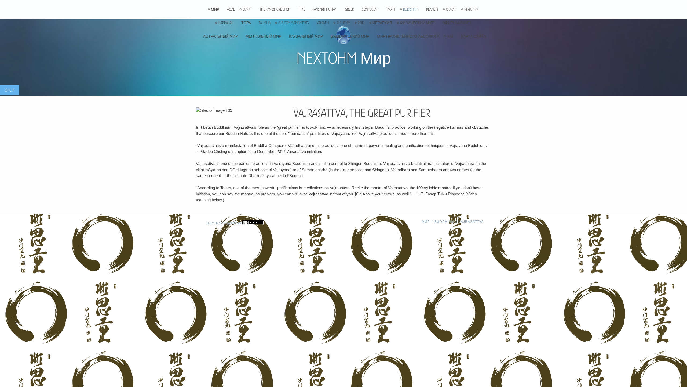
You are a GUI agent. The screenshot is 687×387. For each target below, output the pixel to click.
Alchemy (343, 23)
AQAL (231, 9)
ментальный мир (263, 36)
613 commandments (293, 23)
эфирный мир (456, 23)
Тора (246, 23)
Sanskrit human (325, 9)
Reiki (361, 23)
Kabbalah (225, 23)
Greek (349, 9)
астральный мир (220, 36)
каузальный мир (306, 36)
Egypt (247, 9)
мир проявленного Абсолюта (408, 36)
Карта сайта (473, 36)
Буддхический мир (350, 36)
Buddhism (410, 9)
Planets (432, 9)
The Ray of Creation (275, 9)
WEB (450, 36)
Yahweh (323, 23)
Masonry (471, 9)
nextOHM (233, 223)
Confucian (370, 9)
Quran (451, 9)
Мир (215, 9)
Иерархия (382, 23)
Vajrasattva (471, 222)
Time (301, 9)
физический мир (417, 23)
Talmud (265, 23)
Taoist (390, 9)
